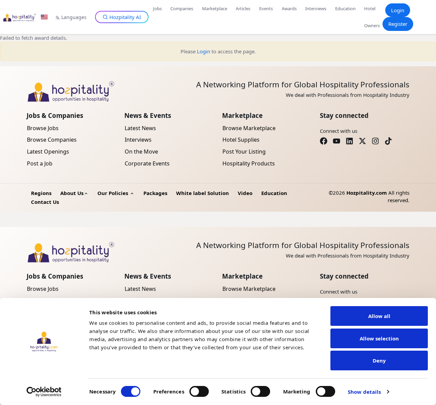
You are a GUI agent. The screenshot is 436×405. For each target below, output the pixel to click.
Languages (74, 17)
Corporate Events (147, 163)
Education (345, 8)
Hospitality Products (248, 163)
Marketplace (214, 8)
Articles (243, 8)
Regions (41, 193)
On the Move (141, 151)
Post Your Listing (244, 151)
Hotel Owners (372, 17)
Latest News (140, 128)
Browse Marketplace (249, 128)
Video (245, 193)
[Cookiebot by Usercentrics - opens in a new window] (44, 392)
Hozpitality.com (366, 192)
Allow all (379, 316)
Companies (181, 8)
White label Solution (202, 193)
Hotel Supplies (241, 139)
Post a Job (39, 163)
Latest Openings (48, 151)
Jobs (157, 8)
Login (397, 10)
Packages (155, 193)
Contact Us (45, 201)
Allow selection (379, 338)
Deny (379, 360)
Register (397, 23)
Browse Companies (52, 139)
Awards (289, 8)
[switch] (199, 391)
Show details (364, 391)
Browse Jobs (43, 128)
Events (266, 8)
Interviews (315, 8)
